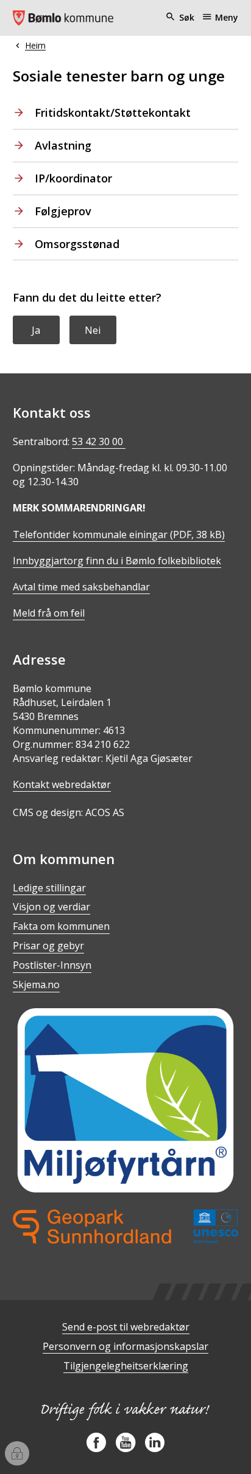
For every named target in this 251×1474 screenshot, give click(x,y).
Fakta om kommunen (61, 926)
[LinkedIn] (154, 1447)
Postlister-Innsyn (52, 965)
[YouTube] (125, 1447)
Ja (36, 330)
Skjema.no (36, 984)
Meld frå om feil (49, 613)
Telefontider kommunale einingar (119, 534)
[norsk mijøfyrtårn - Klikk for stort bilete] (126, 1100)
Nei (93, 330)
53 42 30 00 (98, 441)
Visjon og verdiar (51, 906)
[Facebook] (96, 1447)
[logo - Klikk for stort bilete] (126, 1226)
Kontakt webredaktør (62, 784)
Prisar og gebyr (48, 945)
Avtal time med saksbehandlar (81, 586)
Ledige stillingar (49, 887)
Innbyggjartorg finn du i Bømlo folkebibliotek (117, 560)
